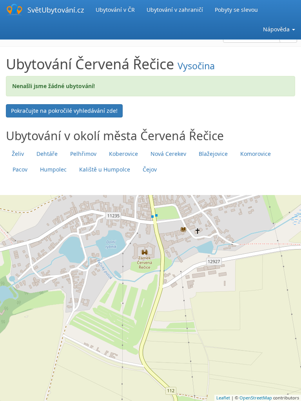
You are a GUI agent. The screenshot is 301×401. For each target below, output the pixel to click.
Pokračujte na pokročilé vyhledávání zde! (64, 110)
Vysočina (196, 66)
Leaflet (223, 398)
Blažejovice (213, 153)
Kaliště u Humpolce (104, 169)
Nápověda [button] (277, 29)
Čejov (150, 169)
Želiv (18, 153)
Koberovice (123, 153)
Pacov (20, 169)
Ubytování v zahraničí (175, 9)
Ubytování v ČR (115, 9)
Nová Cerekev (168, 153)
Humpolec (53, 169)
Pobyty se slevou (236, 9)
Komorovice (255, 153)
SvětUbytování (55, 9)
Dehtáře (47, 153)
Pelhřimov (83, 153)
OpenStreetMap (255, 398)
